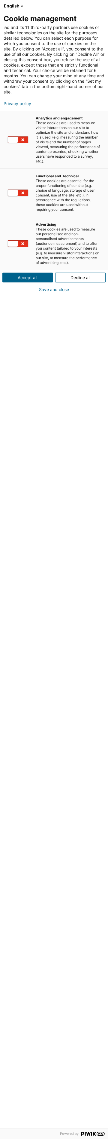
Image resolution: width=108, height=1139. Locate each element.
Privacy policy (17, 103)
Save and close (54, 289)
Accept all (27, 277)
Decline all (80, 277)
